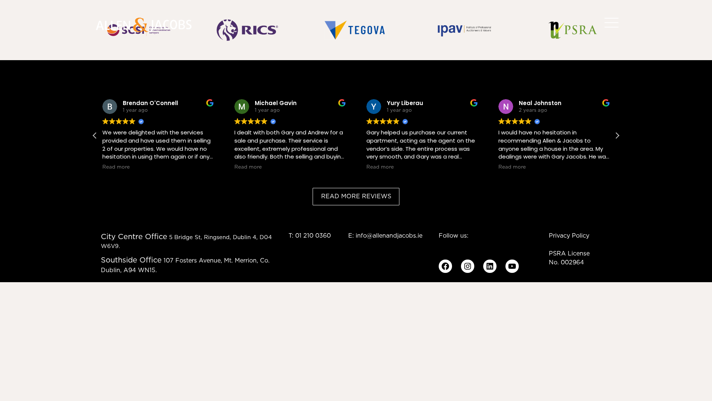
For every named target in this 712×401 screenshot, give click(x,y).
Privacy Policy (569, 236)
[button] (617, 135)
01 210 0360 (313, 236)
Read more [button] (116, 167)
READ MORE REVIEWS (356, 196)
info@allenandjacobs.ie (389, 236)
